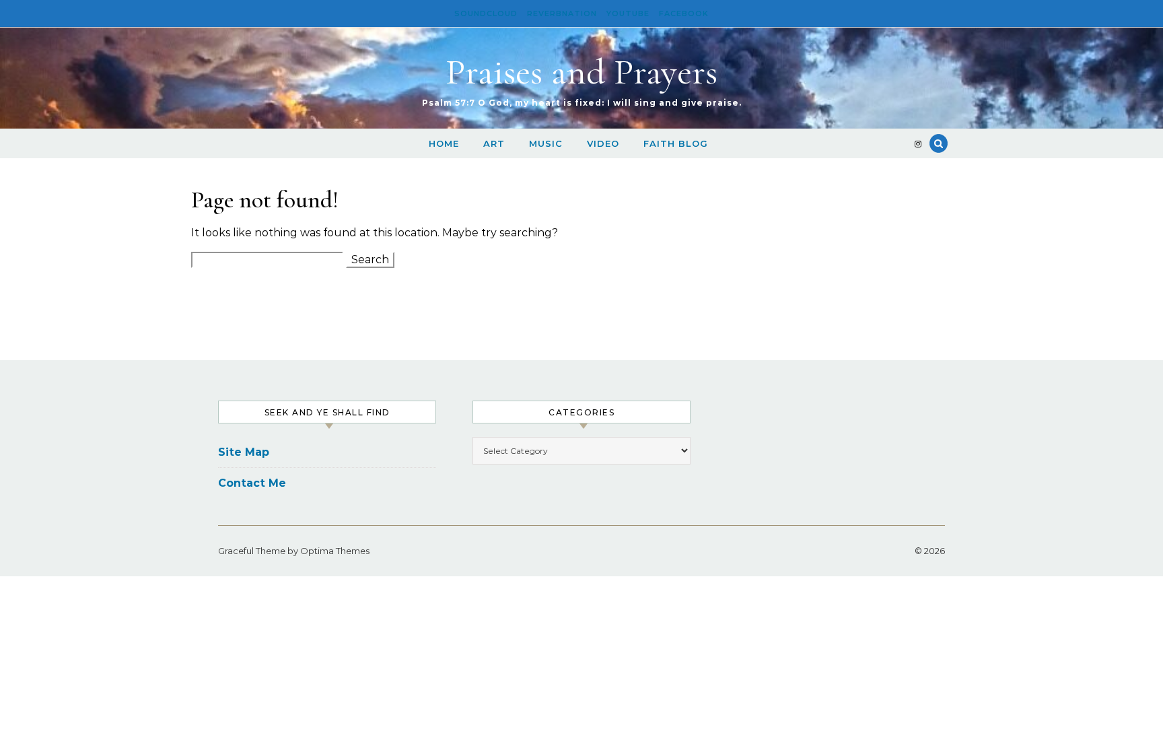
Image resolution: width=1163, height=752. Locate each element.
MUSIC (546, 143)
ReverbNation (562, 13)
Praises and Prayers (581, 72)
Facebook (684, 13)
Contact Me (252, 483)
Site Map (243, 452)
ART (494, 143)
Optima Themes (334, 550)
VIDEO (603, 143)
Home (444, 143)
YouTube (627, 13)
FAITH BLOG (675, 143)
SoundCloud (486, 13)
